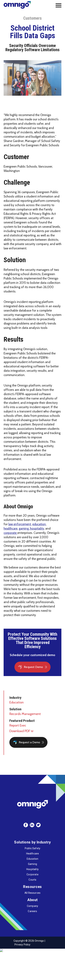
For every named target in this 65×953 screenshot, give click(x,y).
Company (32, 906)
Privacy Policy (22, 944)
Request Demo (33, 667)
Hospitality (32, 869)
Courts (32, 879)
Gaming (32, 864)
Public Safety (32, 848)
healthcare (11, 528)
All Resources (32, 892)
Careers (32, 911)
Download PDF (20, 731)
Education (16, 702)
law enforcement (19, 524)
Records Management (25, 714)
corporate (10, 533)
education (39, 524)
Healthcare (32, 853)
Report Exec (17, 725)
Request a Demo (29, 742)
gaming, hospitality (31, 528)
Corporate (32, 874)
